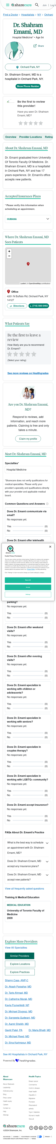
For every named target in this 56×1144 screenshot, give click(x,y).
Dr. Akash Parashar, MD (18, 986)
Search (37, 5)
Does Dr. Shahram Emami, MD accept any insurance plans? (24, 863)
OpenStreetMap (35, 283)
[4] (35, 122)
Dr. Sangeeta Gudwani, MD (20, 1017)
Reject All (28, 580)
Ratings (49, 137)
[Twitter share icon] (45, 1129)
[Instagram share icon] (36, 1129)
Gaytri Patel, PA (13, 1030)
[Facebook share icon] (31, 1129)
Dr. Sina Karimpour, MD (18, 1042)
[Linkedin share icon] (40, 1129)
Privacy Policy (31, 569)
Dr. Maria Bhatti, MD (40, 1030)
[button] (47, 503)
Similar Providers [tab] (19, 956)
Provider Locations (30, 137)
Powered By (9, 1060)
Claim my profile (28, 438)
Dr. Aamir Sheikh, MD (17, 1024)
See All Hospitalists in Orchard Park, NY (25, 1054)
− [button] (9, 256)
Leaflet (23, 283)
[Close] (50, 546)
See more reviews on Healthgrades (28, 373)
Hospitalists (27, 14)
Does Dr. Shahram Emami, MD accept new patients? (24, 877)
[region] (28, 572)
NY (39, 14)
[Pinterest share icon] (50, 1129)
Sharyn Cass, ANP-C (16, 980)
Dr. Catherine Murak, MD (18, 999)
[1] (20, 122)
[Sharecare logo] (28, 1126)
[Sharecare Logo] (22, 4)
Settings (28, 594)
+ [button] (9, 251)
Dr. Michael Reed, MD (17, 1036)
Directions (18, 305)
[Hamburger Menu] (8, 4)
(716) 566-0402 (40, 305)
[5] (41, 122)
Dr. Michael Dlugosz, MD (18, 1011)
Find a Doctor (10, 14)
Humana (12, 219)
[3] (30, 122)
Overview (10, 137)
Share (41, 45)
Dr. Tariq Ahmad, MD (16, 992)
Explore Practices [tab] (20, 972)
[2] (25, 122)
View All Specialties (16, 947)
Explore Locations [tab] (20, 964)
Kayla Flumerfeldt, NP (17, 1005)
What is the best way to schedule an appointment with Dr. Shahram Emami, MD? (25, 847)
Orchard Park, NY (30, 67)
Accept (28, 587)
